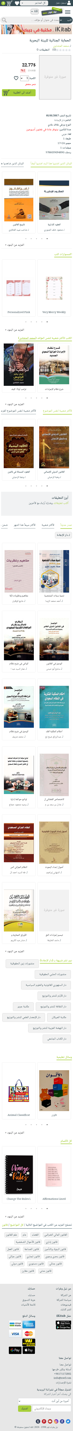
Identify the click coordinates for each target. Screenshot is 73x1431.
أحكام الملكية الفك (54, 732)
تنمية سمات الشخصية (54, 596)
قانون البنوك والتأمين (55, 1249)
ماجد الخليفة (53, 940)
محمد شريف (17, 737)
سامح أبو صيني (53, 669)
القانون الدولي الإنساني (54, 472)
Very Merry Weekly (54, 312)
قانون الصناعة (31, 1249)
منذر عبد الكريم (18, 940)
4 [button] (31, 238)
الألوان (54, 1115)
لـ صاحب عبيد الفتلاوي (19, 230)
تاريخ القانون (19, 225)
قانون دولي (17, 1263)
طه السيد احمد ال (18, 873)
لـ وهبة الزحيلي (54, 477)
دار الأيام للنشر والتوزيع (54, 996)
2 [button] (42, 238)
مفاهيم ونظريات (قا (19, 596)
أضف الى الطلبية (22, 92)
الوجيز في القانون (54, 664)
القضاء (35, 1235)
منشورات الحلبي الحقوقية (52, 974)
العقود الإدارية (54, 225)
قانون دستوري (36, 1263)
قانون (5, 1225)
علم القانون (11, 1235)
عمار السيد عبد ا (18, 669)
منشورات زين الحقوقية (22, 963)
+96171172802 (62, 1374)
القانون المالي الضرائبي (55, 1235)
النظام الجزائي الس (18, 867)
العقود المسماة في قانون (19, 472)
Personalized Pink (19, 312)
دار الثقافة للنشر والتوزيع (53, 1006)
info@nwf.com (62, 1378)
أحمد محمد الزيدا (53, 601)
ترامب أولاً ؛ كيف (18, 389)
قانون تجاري (33, 1256)
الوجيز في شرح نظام (18, 732)
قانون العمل (13, 1249)
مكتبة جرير (23, 1006)
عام (24, 1235)
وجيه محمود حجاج (17, 805)
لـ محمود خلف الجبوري (54, 230)
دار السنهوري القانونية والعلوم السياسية (46, 985)
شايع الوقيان (17, 601)
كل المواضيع (17, 1225)
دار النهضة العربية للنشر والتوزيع (49, 1028)
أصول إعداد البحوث (54, 867)
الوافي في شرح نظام (18, 664)
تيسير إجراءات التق (54, 935)
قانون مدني (45, 1271)
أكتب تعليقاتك (60, 503)
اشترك (24, 1408)
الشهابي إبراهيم (53, 873)
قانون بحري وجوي (54, 1256)
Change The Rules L (19, 1199)
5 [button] (26, 238)
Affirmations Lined (54, 1199)
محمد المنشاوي (61, 46)
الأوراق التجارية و (19, 935)
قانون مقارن (28, 1271)
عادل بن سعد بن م (53, 805)
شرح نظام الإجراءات (54, 389)
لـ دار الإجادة (63, 535)
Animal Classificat (19, 1115)
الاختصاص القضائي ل (54, 799)
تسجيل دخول (61, 3)
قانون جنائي (55, 1263)
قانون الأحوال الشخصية (28, 1242)
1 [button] (47, 238)
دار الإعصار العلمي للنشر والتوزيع (23, 1017)
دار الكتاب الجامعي (56, 1039)
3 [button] (36, 238)
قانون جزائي (15, 1256)
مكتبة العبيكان (59, 1017)
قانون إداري (51, 1242)
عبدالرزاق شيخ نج (53, 737)
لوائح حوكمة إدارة (19, 799)
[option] (54, 202)
